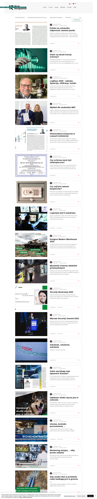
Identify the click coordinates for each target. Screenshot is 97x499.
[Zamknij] (95, 496)
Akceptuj (90, 496)
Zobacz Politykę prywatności (25, 497)
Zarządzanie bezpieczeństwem (37, 17)
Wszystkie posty (20, 17)
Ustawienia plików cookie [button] (69, 496)
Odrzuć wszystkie (81, 496)
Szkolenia (68, 17)
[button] (80, 17)
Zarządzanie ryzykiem (56, 17)
